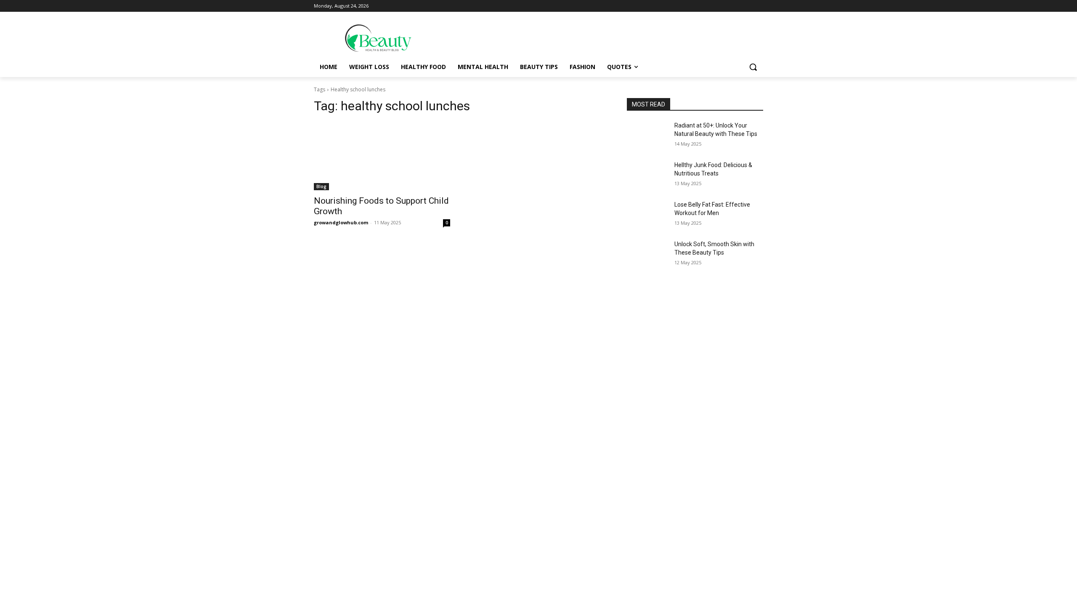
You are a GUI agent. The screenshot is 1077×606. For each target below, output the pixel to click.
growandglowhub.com (341, 222)
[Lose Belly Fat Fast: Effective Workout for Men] (647, 215)
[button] (753, 67)
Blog (321, 186)
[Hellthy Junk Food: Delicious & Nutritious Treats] (647, 175)
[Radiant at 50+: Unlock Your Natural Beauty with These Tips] (647, 136)
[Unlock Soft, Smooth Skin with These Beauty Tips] (647, 254)
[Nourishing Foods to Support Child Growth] (382, 156)
